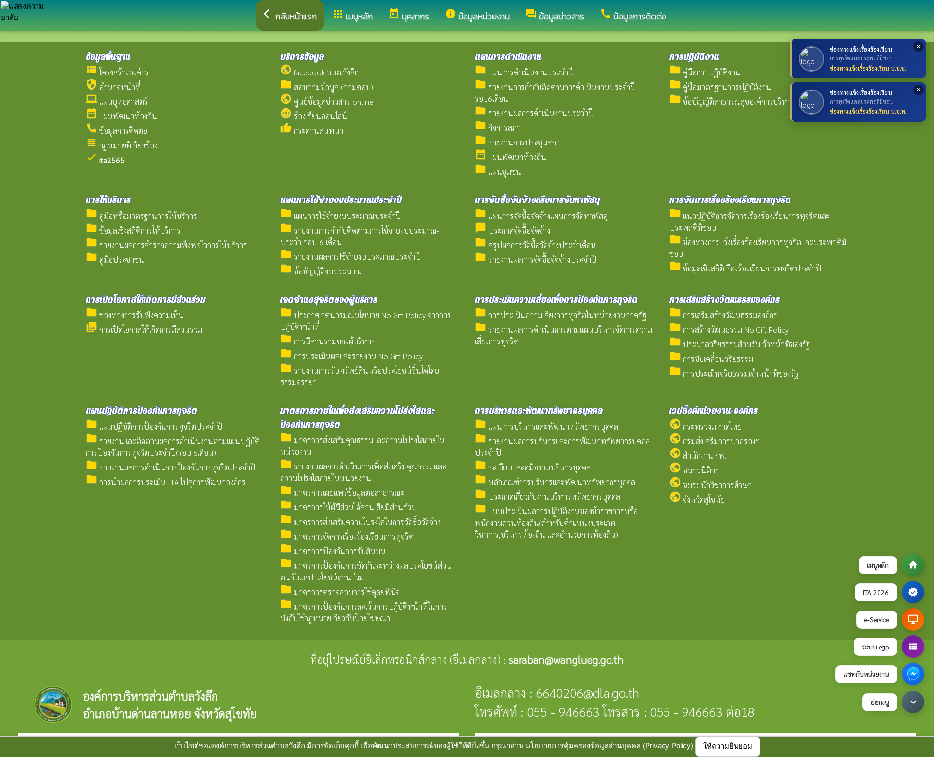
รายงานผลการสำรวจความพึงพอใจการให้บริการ (166, 245)
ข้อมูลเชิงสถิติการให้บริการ (133, 230)
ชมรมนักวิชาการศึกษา (710, 485)
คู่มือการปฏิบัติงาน (704, 72)
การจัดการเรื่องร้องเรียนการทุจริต (730, 200)
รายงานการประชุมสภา (517, 142)
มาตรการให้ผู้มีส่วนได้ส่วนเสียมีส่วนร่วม (348, 507)
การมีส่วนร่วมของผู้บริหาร (327, 341)
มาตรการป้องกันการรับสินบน (333, 551)
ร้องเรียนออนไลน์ (313, 116)
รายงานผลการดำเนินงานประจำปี (534, 113)
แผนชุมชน (498, 171)
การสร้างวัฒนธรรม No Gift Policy (729, 329)
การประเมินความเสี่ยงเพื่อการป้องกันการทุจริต (556, 299)
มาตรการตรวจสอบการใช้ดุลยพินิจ (340, 592)
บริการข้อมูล (302, 57)
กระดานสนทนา (311, 131)
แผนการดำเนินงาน (508, 57)
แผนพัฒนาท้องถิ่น (121, 116)
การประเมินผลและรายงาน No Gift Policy (351, 356)
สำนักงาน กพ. (698, 456)
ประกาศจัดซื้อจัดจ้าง (512, 230)
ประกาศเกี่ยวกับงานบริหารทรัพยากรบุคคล (547, 496)
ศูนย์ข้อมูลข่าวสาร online (327, 101)
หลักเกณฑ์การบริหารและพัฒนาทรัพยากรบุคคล (555, 482)
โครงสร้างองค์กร (117, 72)
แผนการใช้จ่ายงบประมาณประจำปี (341, 200)
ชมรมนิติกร (694, 470)
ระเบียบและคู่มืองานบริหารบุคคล (533, 467)
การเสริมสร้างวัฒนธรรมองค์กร (724, 299)
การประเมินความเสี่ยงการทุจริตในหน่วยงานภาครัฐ (560, 315)
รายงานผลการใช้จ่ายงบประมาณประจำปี (350, 257)
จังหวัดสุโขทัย (697, 499)
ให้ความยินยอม (727, 746)
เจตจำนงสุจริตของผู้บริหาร (328, 299)
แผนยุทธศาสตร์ (117, 101)
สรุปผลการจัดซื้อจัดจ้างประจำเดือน (535, 245)
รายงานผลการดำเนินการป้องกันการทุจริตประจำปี (170, 467)
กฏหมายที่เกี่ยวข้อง (122, 145)
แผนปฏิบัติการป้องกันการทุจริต (141, 410)
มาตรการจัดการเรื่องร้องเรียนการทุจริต (346, 536)
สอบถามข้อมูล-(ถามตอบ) (326, 87)
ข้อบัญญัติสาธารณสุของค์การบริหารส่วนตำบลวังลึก (755, 101)
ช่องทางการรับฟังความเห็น (134, 315)
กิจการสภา (498, 128)
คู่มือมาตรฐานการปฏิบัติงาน (720, 87)
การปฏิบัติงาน (694, 57)
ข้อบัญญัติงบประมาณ (320, 271)
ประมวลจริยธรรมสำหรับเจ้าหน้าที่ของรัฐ (739, 344)
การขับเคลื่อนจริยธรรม (711, 359)
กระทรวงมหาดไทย (705, 426)
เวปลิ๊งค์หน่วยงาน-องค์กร (713, 410)
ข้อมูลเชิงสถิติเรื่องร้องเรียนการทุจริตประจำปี (745, 268)
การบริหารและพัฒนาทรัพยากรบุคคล (539, 410)
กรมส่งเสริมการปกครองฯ (714, 441)
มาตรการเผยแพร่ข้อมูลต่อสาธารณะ (342, 492)
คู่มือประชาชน (115, 259)
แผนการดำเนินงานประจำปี (524, 72)
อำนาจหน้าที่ (113, 87)
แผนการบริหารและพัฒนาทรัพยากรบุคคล (546, 426)
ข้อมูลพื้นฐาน (108, 57)
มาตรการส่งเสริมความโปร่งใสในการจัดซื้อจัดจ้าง (360, 522)
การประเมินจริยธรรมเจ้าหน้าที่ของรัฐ (733, 373)
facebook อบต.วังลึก (319, 72)
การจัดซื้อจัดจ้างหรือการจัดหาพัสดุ (537, 200)
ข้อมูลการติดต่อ (116, 131)
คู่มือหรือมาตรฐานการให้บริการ (141, 216)
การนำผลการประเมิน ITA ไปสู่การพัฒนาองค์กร (166, 482)
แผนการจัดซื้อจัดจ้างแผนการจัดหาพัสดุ (541, 216)
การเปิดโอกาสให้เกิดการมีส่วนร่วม (145, 299)
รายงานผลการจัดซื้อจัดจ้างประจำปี (535, 259)
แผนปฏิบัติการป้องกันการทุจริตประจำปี (154, 426)
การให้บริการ (108, 200)
